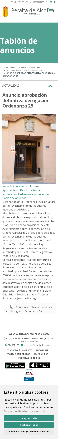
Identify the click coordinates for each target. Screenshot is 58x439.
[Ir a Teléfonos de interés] (47, 2)
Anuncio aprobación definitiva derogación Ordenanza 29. (31, 309)
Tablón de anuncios (33, 70)
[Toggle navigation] (50, 12)
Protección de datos (18, 354)
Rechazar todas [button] (29, 424)
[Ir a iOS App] (40, 365)
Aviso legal (42, 350)
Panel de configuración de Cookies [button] (29, 431)
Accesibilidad (41, 354)
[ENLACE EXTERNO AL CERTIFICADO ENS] (29, 374)
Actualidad (13, 70)
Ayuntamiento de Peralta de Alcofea (21, 67)
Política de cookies (29, 358)
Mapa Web (27, 350)
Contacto (12, 350)
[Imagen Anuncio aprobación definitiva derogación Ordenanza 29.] (29, 149)
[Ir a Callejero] (55, 2)
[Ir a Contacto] (51, 2)
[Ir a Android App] (16, 365)
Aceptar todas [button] (29, 418)
